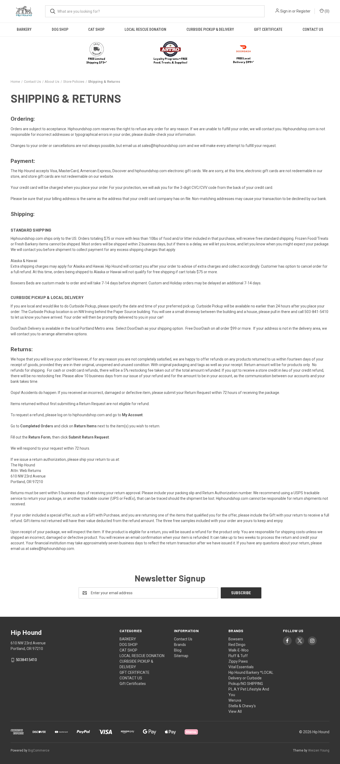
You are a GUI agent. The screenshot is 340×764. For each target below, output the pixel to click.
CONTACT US (313, 29)
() (326, 11)
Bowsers (235, 639)
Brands (180, 645)
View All (235, 711)
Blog (177, 650)
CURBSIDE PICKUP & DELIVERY (210, 29)
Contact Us (183, 639)
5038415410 (26, 659)
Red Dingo (236, 645)
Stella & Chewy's (242, 706)
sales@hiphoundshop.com (164, 146)
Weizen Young (318, 750)
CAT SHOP (96, 29)
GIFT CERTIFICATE (268, 29)
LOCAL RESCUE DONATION (145, 29)
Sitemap (181, 656)
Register (303, 11)
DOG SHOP (60, 29)
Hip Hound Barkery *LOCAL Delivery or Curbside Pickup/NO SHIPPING (250, 678)
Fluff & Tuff (238, 656)
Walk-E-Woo (238, 650)
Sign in (285, 11)
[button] (170, 53)
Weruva (234, 700)
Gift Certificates (133, 683)
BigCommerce (38, 750)
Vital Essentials (241, 667)
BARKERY (24, 29)
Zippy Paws (238, 661)
